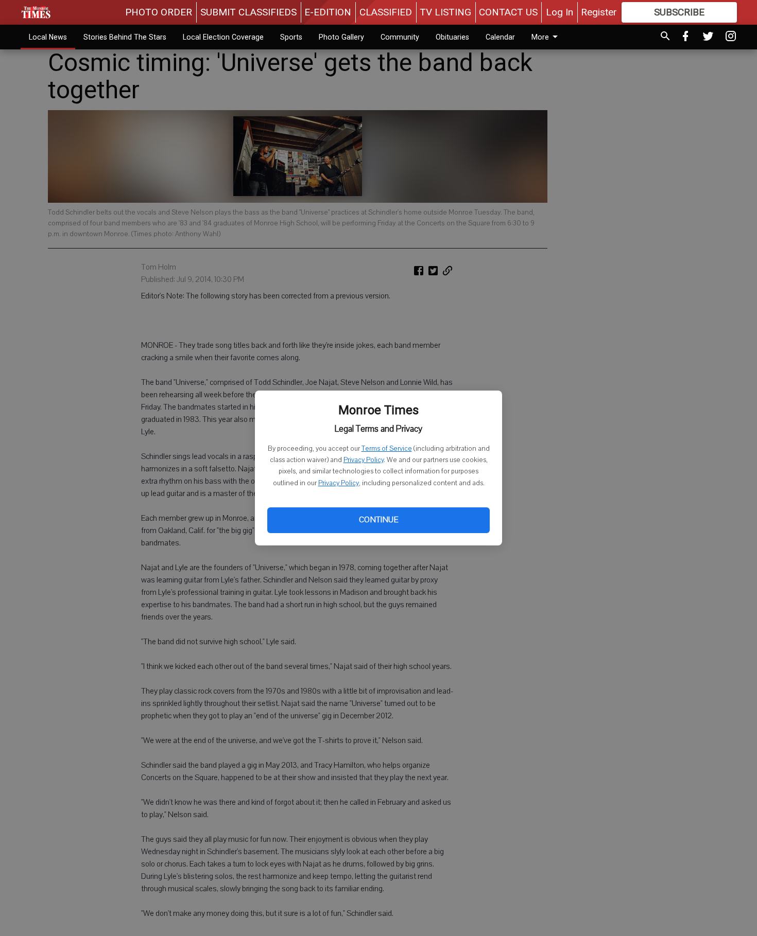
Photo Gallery (341, 37)
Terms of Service (387, 448)
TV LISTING (445, 12)
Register (599, 12)
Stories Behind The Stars (124, 37)
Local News (48, 37)
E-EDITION (327, 12)
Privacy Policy (363, 460)
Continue (378, 520)
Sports (291, 37)
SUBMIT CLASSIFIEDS (248, 12)
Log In (559, 12)
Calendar (500, 37)
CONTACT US (508, 12)
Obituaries (452, 37)
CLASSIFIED (385, 12)
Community (400, 37)
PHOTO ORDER (158, 12)
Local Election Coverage (223, 37)
